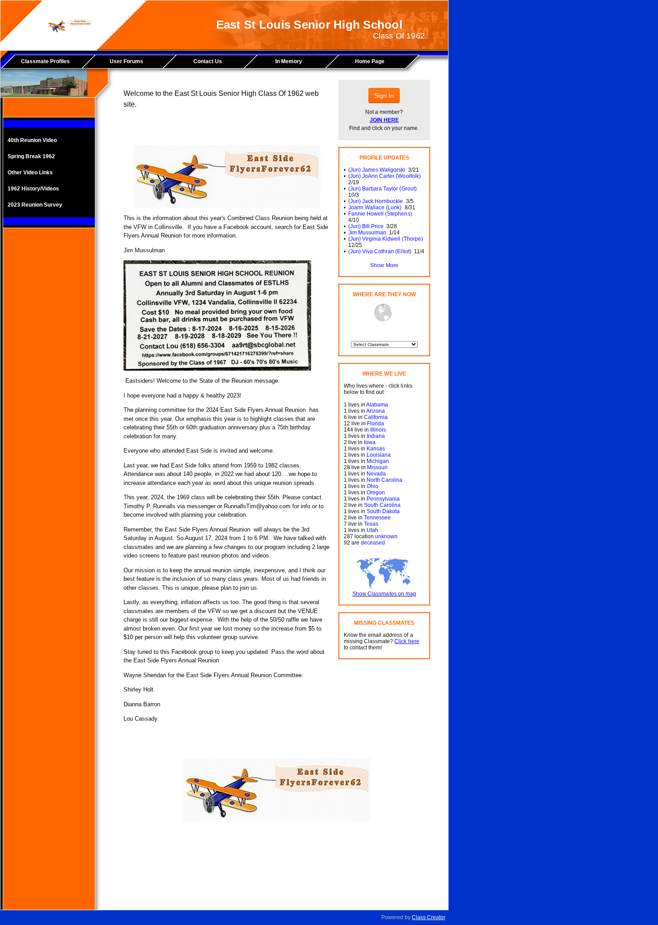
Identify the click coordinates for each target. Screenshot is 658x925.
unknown (386, 536)
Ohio (372, 486)
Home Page (370, 61)
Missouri (377, 467)
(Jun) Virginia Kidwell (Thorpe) (385, 239)
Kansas (376, 448)
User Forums (126, 61)
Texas (371, 524)
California (376, 417)
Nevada (376, 474)
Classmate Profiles (45, 61)
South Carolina (382, 505)
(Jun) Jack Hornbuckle (375, 201)
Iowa (370, 442)
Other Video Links (30, 172)
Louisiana (379, 455)
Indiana (376, 436)
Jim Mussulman (367, 232)
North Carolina (384, 480)
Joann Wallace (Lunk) (375, 207)
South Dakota (383, 511)
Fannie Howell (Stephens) (380, 214)
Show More (384, 265)
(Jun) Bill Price (366, 226)
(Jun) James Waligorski (376, 170)
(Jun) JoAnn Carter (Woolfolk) (384, 176)
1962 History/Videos (33, 189)
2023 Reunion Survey (35, 205)
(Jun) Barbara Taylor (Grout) (382, 189)
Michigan (378, 461)
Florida (375, 423)
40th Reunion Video (32, 140)
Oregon (376, 492)
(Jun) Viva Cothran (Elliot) (379, 251)
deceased (373, 543)
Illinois (378, 430)
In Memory (288, 61)
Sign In (384, 95)
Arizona (375, 411)
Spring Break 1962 (31, 156)
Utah (372, 530)
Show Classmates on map (384, 594)
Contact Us (207, 61)
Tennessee (377, 517)
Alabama (377, 405)
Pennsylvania (383, 499)
